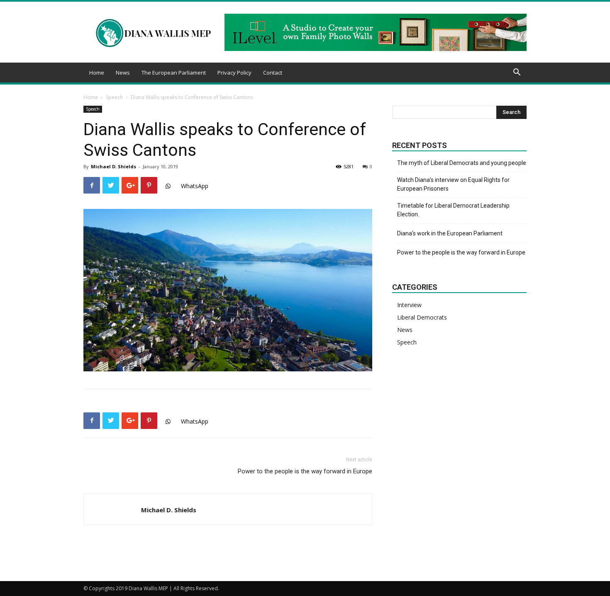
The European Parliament (174, 72)
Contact (272, 72)
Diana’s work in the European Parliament (450, 233)
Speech (114, 97)
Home (96, 72)
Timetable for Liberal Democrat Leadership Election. (453, 210)
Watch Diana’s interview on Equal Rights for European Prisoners (453, 184)
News (123, 72)
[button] (517, 73)
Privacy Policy (234, 72)
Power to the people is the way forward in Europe (305, 471)
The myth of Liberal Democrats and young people (461, 163)
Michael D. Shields (113, 166)
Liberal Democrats (422, 317)
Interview (409, 305)
